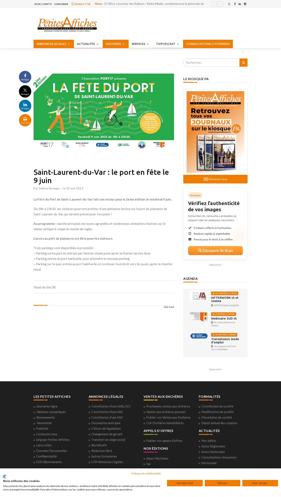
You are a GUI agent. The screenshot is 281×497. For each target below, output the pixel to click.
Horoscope (209, 463)
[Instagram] (245, 4)
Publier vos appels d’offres (164, 440)
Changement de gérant (106, 434)
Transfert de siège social (108, 439)
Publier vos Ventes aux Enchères (168, 417)
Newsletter (44, 423)
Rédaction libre (101, 451)
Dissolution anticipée (106, 423)
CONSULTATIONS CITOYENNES (208, 44)
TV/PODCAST (166, 44)
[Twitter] (229, 4)
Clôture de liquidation (106, 428)
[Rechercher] (243, 62)
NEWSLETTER (82, 4)
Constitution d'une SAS (107, 412)
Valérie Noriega (49, 188)
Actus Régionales (213, 446)
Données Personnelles (51, 451)
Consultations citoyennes (218, 457)
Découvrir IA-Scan (217, 250)
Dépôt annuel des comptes (219, 423)
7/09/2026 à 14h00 (224, 314)
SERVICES (139, 44)
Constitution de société (217, 406)
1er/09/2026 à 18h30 (226, 293)
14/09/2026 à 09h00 (225, 335)
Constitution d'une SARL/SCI (111, 406)
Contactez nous (47, 434)
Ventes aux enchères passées (166, 412)
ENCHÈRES (113, 44)
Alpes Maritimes (157, 458)
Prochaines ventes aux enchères (168, 406)
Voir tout (169, 306)
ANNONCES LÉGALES (52, 44)
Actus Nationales (213, 452)
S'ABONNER (61, 4)
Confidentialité (46, 456)
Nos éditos (208, 440)
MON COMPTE (43, 4)
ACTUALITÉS (86, 44)
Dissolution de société (216, 417)
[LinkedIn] (239, 4)
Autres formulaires (104, 456)
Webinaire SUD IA (224, 318)
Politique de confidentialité (146, 473)
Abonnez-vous (217, 179)
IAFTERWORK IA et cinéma (224, 299)
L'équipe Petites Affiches (53, 439)
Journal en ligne (47, 406)
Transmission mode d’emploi (225, 340)
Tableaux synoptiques (51, 412)
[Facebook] (235, 4)
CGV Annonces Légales (107, 462)
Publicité (42, 428)
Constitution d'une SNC (107, 417)
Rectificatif (99, 445)
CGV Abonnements (49, 462)
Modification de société (217, 412)
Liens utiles (44, 445)
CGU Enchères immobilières (165, 423)
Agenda (190, 278)
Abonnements (45, 417)
